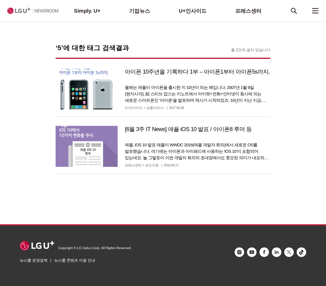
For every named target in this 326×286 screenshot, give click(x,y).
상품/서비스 (155, 108)
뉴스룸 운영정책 (33, 260)
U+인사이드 (193, 11)
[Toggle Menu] (315, 10)
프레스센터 (248, 11)
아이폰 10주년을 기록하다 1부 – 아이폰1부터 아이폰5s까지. (197, 71)
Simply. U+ (87, 11)
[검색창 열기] (294, 10)
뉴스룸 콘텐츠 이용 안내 (74, 260)
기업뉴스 (139, 11)
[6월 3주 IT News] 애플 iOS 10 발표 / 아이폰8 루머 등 (188, 129)
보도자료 (152, 165)
